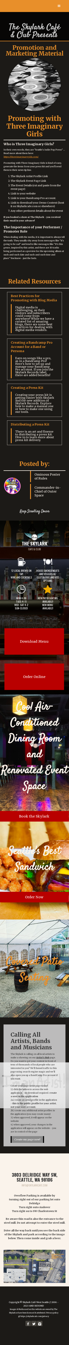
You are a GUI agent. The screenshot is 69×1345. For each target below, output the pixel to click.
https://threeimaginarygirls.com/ (21, 156)
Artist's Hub (42, 1057)
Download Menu (34, 641)
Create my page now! (27, 1139)
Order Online (34, 677)
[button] (59, 6)
